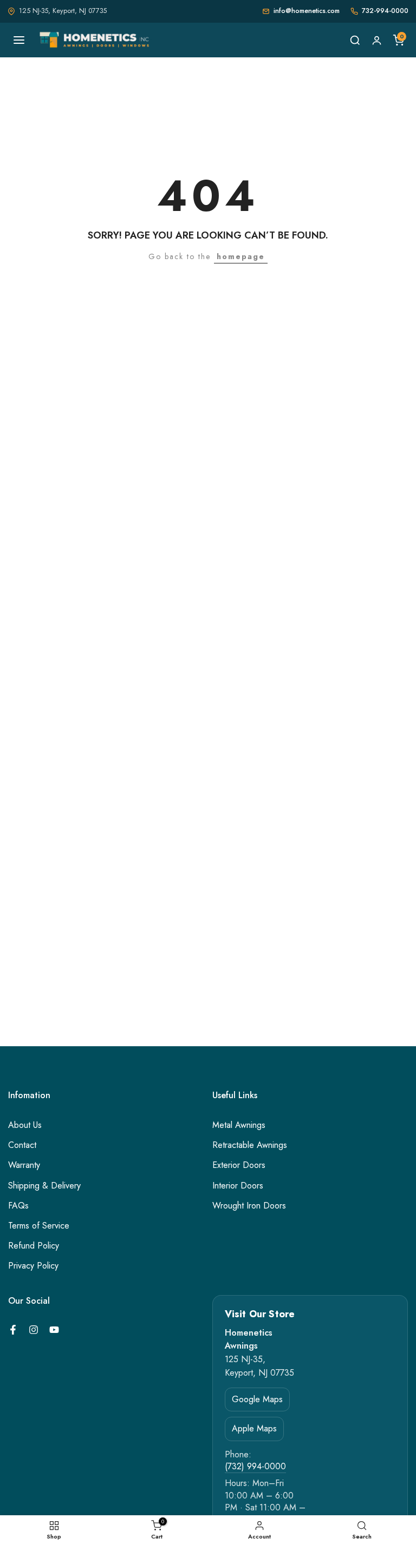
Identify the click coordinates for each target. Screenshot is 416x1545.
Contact (22, 1145)
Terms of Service (38, 1226)
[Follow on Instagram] (33, 1329)
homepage (241, 256)
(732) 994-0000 (255, 1467)
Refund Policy (33, 1246)
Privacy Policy (33, 1266)
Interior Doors (237, 1186)
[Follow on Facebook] (13, 1329)
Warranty (24, 1165)
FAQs (18, 1206)
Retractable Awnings (249, 1145)
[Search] (354, 40)
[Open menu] (19, 40)
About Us (25, 1125)
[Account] (376, 40)
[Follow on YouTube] (54, 1329)
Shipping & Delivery (44, 1186)
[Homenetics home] (96, 40)
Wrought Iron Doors (249, 1206)
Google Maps (257, 1399)
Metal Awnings (238, 1125)
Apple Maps (254, 1428)
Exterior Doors (238, 1165)
